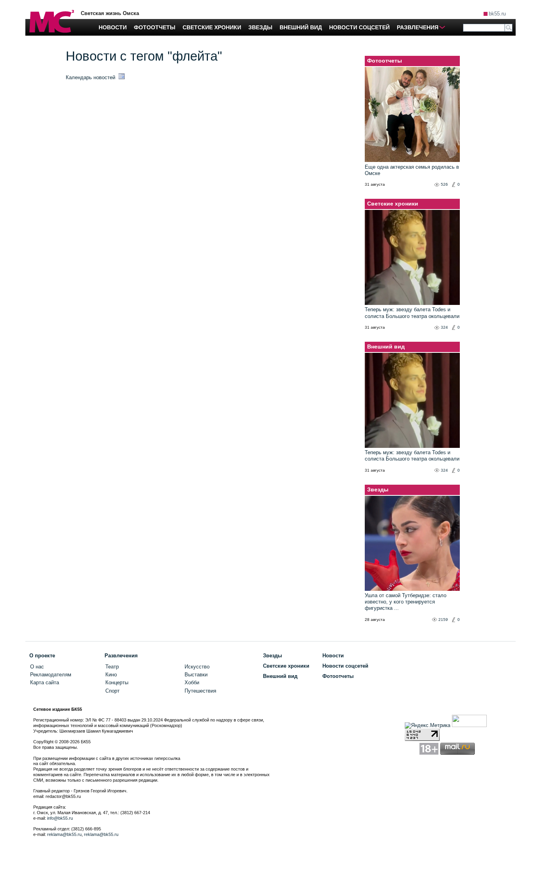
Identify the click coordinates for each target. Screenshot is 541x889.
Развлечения (121, 656)
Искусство (197, 667)
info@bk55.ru (60, 818)
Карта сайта (44, 682)
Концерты (116, 682)
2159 (443, 619)
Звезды (378, 489)
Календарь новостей (91, 77)
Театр (112, 667)
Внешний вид (386, 346)
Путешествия (200, 691)
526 (444, 184)
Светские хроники (392, 203)
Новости (333, 656)
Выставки (196, 675)
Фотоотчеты (384, 60)
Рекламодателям (50, 675)
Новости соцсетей (345, 666)
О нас (37, 667)
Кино (111, 675)
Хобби (192, 682)
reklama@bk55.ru (64, 834)
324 (444, 327)
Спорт (112, 691)
